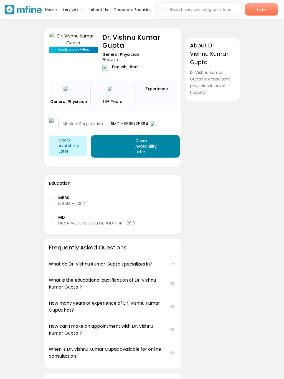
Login (261, 9)
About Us (99, 9)
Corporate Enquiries (132, 9)
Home (51, 9)
